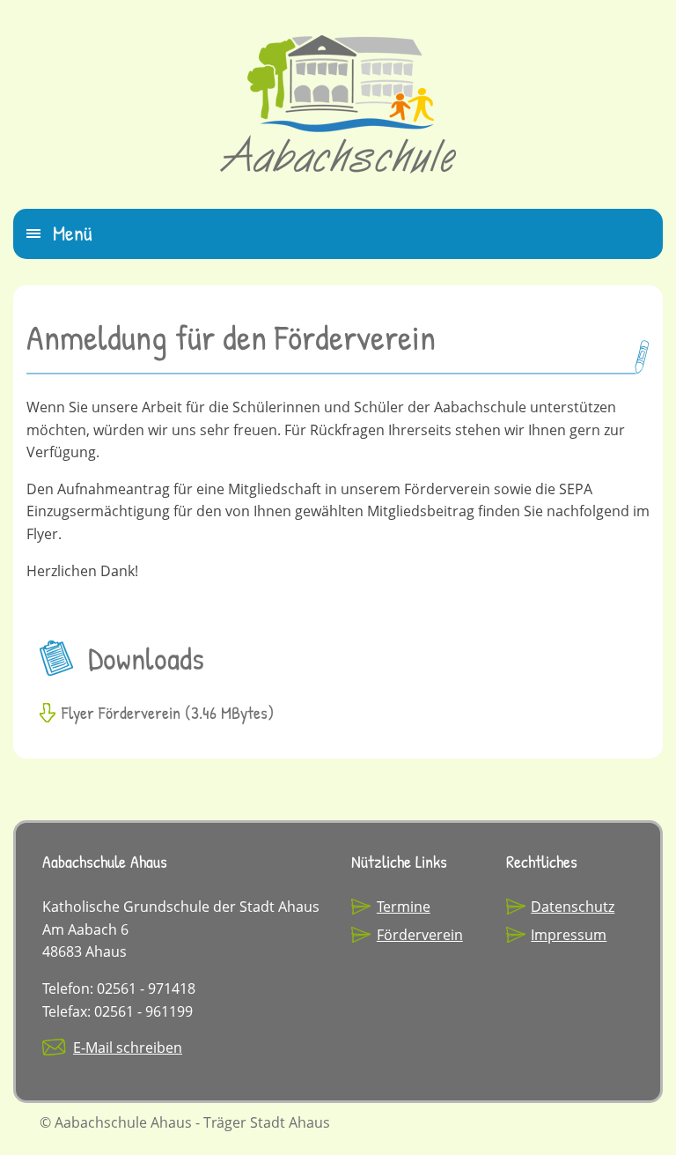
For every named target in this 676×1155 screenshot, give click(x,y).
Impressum (568, 934)
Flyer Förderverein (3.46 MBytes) (168, 712)
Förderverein (420, 934)
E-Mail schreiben (127, 1047)
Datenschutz (572, 906)
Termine (403, 906)
